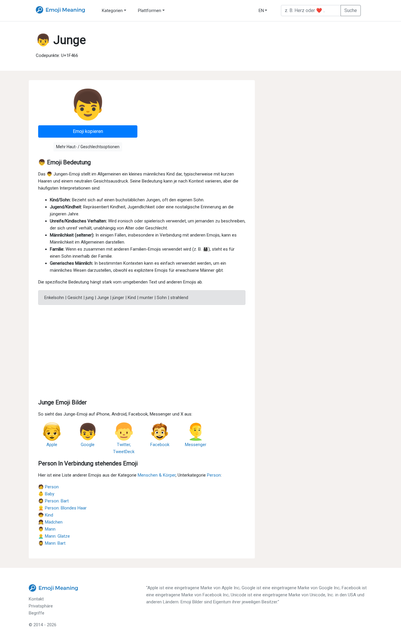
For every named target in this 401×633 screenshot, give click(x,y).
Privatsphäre (41, 606)
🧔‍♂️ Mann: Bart (51, 543)
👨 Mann (46, 529)
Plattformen (149, 10)
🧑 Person (48, 486)
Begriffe (36, 613)
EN (261, 10)
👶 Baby (46, 494)
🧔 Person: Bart (53, 501)
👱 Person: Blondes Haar (62, 508)
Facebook (159, 444)
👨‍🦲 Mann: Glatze (54, 536)
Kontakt (36, 599)
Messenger (195, 444)
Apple (51, 444)
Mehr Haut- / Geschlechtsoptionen (87, 146)
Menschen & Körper (157, 475)
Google (88, 444)
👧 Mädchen (50, 522)
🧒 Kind (45, 515)
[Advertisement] (141, 351)
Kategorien (112, 10)
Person (214, 475)
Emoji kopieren (88, 131)
